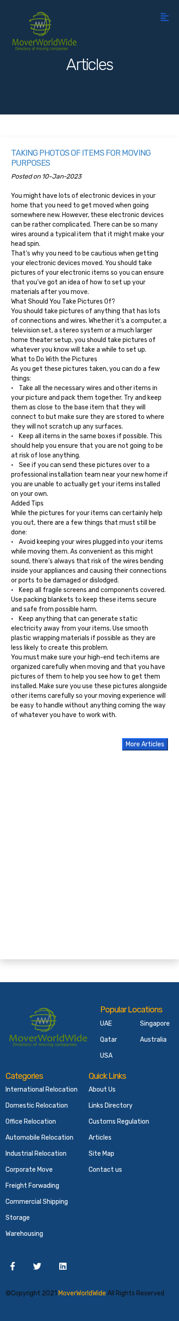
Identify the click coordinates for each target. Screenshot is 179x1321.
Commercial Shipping (37, 1202)
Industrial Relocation (36, 1154)
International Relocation (42, 1089)
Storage (18, 1218)
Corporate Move (29, 1170)
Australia (153, 1040)
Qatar (108, 1040)
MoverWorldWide (82, 1293)
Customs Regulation (119, 1121)
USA (106, 1056)
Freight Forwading (32, 1186)
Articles (100, 1138)
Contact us (105, 1170)
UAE (106, 1023)
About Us (102, 1089)
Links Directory (111, 1105)
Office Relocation (31, 1121)
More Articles (145, 744)
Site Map (101, 1154)
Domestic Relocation (37, 1105)
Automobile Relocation (39, 1138)
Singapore (155, 1023)
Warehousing (24, 1234)
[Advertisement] (89, 859)
